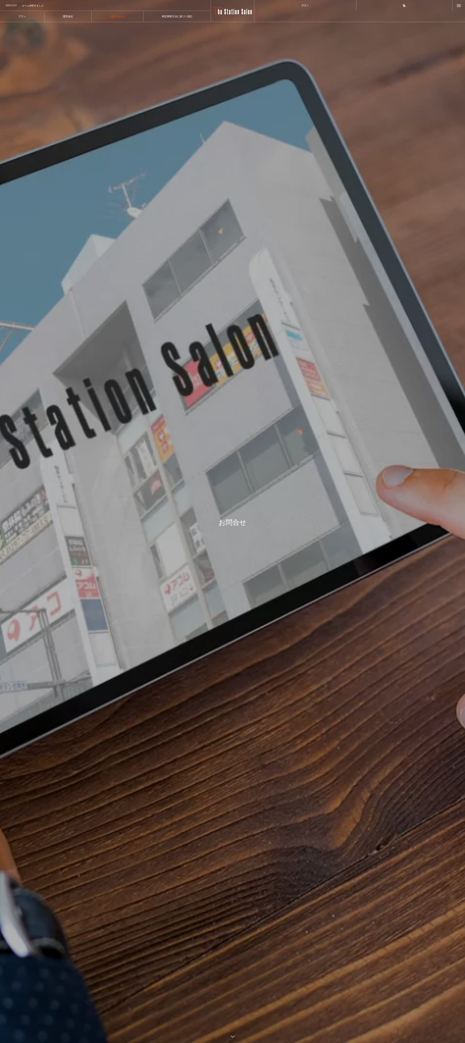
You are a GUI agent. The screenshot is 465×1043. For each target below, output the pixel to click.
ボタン (305, 5)
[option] (105, 5)
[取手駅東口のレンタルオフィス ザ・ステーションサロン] (232, 11)
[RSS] (404, 5)
